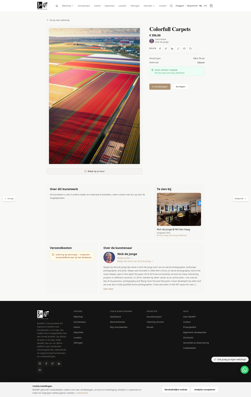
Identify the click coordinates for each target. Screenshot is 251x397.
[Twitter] (52, 363)
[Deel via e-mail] (184, 48)
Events (97, 5)
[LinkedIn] (59, 363)
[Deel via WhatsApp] (178, 48)
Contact (162, 5)
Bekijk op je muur (96, 171)
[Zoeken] (171, 5)
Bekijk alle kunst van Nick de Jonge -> (135, 261)
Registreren (192, 6)
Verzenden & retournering (196, 342)
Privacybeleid (189, 327)
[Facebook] (46, 363)
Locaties (122, 5)
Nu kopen (180, 86)
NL (200, 6)
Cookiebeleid (189, 348)
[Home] (57, 5)
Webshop (66, 5)
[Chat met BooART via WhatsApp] (245, 370)
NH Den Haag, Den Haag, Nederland (169, 73)
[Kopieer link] (190, 48)
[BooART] (42, 6)
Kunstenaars (84, 5)
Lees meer (108, 288)
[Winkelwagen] (211, 5)
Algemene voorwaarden (194, 332)
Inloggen (180, 6)
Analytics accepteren (204, 389)
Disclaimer (188, 337)
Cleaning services (155, 321)
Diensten (148, 5)
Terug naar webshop (59, 20)
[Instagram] (39, 363)
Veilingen (135, 5)
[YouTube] (39, 370)
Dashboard (115, 316)
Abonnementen (117, 321)
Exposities (109, 5)
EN (205, 6)
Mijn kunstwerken (119, 327)
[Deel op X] (166, 48)
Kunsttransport (154, 316)
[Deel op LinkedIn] (172, 48)
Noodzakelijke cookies (176, 389)
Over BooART (189, 316)
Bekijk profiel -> (124, 258)
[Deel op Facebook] (160, 48)
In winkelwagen (160, 86)
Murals (150, 327)
